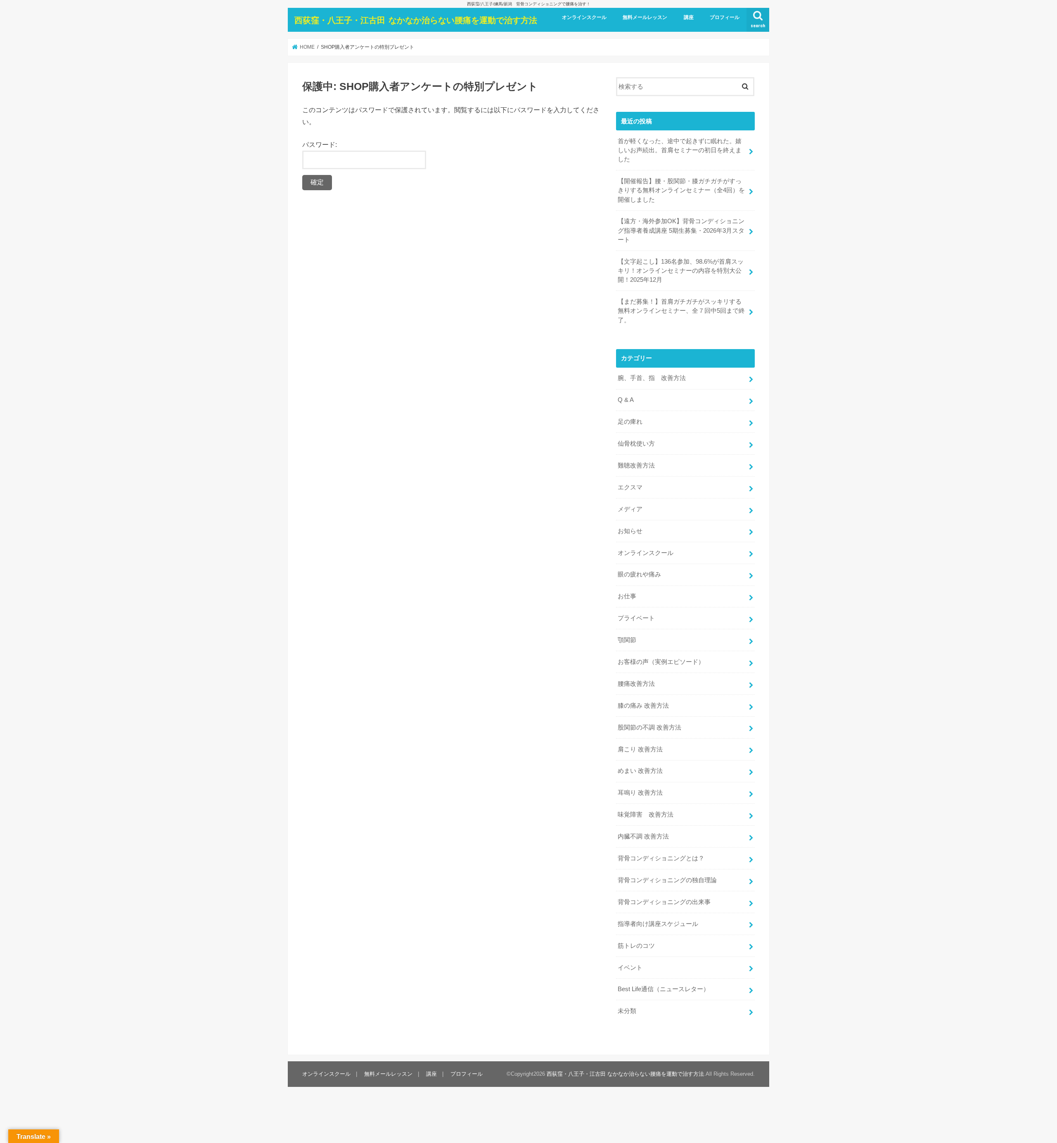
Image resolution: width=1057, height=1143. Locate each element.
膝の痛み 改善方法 (643, 705)
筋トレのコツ (636, 945)
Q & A (626, 400)
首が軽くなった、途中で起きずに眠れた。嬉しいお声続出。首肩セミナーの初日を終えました (680, 150)
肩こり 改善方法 (640, 749)
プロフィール (724, 17)
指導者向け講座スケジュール (658, 924)
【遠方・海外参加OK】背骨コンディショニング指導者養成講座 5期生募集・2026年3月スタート (681, 230)
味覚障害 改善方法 (645, 814)
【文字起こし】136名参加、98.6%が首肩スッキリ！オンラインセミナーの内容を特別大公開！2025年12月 (681, 270)
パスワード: (319, 144)
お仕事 (627, 596)
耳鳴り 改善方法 (640, 792)
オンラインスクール (584, 17)
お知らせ (630, 531)
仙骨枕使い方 (636, 443)
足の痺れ (630, 421)
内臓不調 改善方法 (643, 836)
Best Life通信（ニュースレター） (663, 989)
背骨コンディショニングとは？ (661, 858)
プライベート (636, 618)
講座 (689, 17)
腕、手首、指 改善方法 (652, 378)
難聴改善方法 (636, 465)
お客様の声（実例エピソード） (661, 662)
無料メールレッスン (645, 17)
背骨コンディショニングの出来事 (664, 902)
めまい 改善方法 (640, 771)
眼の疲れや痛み (639, 574)
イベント (630, 967)
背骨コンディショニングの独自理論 (667, 880)
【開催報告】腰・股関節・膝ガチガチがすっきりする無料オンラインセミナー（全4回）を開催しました (681, 190)
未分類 (627, 1011)
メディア (630, 509)
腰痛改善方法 (636, 683)
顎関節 (627, 640)
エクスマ (630, 487)
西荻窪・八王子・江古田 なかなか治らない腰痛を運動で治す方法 (415, 20)
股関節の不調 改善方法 (649, 727)
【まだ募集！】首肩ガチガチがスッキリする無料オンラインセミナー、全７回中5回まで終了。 (681, 310)
